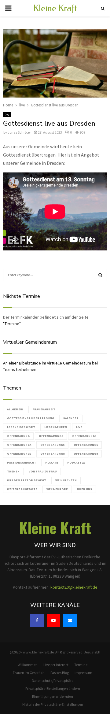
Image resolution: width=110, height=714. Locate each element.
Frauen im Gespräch (29, 672)
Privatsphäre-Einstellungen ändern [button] (52, 688)
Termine (80, 664)
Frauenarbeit (43, 409)
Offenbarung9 (86, 454)
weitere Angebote (22, 489)
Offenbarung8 (52, 454)
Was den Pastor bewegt (26, 480)
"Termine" (12, 323)
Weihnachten (66, 480)
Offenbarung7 (19, 454)
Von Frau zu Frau (43, 471)
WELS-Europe (57, 489)
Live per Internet (55, 664)
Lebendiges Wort (21, 427)
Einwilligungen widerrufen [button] (52, 696)
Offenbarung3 (84, 436)
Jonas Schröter (19, 132)
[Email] (70, 620)
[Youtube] (53, 620)
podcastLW (76, 462)
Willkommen (28, 664)
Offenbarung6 (86, 445)
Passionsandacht (21, 462)
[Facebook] (37, 620)
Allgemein (15, 409)
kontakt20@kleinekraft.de (73, 587)
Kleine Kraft (55, 8)
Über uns (84, 489)
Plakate (51, 462)
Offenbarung (18, 436)
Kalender (71, 418)
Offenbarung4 (19, 445)
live (7, 115)
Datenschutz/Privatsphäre (52, 680)
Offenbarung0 (51, 436)
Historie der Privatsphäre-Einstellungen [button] (52, 704)
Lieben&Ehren (55, 427)
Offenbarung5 (52, 445)
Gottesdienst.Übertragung (30, 418)
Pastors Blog (59, 672)
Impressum (83, 672)
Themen (13, 471)
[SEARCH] (100, 275)
